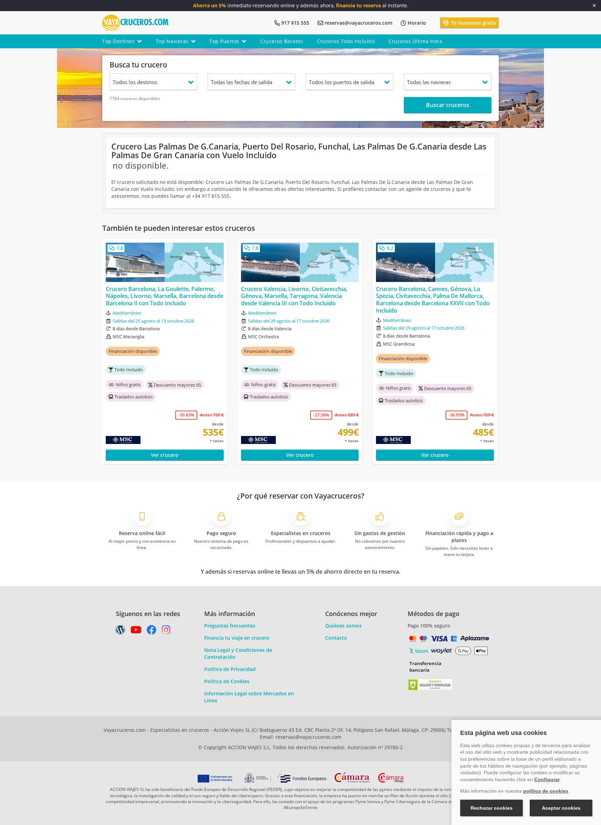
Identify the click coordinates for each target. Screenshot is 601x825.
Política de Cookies (226, 681)
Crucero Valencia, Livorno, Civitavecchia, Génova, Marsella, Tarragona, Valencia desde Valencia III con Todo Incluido (294, 296)
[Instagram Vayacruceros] (166, 631)
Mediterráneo (127, 313)
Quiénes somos (343, 625)
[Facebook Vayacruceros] (152, 631)
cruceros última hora (415, 41)
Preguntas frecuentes (229, 625)
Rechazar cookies (492, 808)
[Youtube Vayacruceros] (136, 631)
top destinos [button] (118, 41)
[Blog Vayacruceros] (120, 631)
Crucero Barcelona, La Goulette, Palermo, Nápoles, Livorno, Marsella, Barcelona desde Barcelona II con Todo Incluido (164, 296)
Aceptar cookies (561, 808)
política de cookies (545, 791)
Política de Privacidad (230, 669)
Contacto (336, 637)
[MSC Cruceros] (138, 440)
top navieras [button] (172, 41)
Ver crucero (164, 455)
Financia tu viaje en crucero (237, 637)
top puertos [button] (224, 41)
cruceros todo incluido (346, 41)
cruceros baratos (281, 41)
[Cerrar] (594, 5)
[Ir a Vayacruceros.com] (135, 22)
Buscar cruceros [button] (447, 105)
